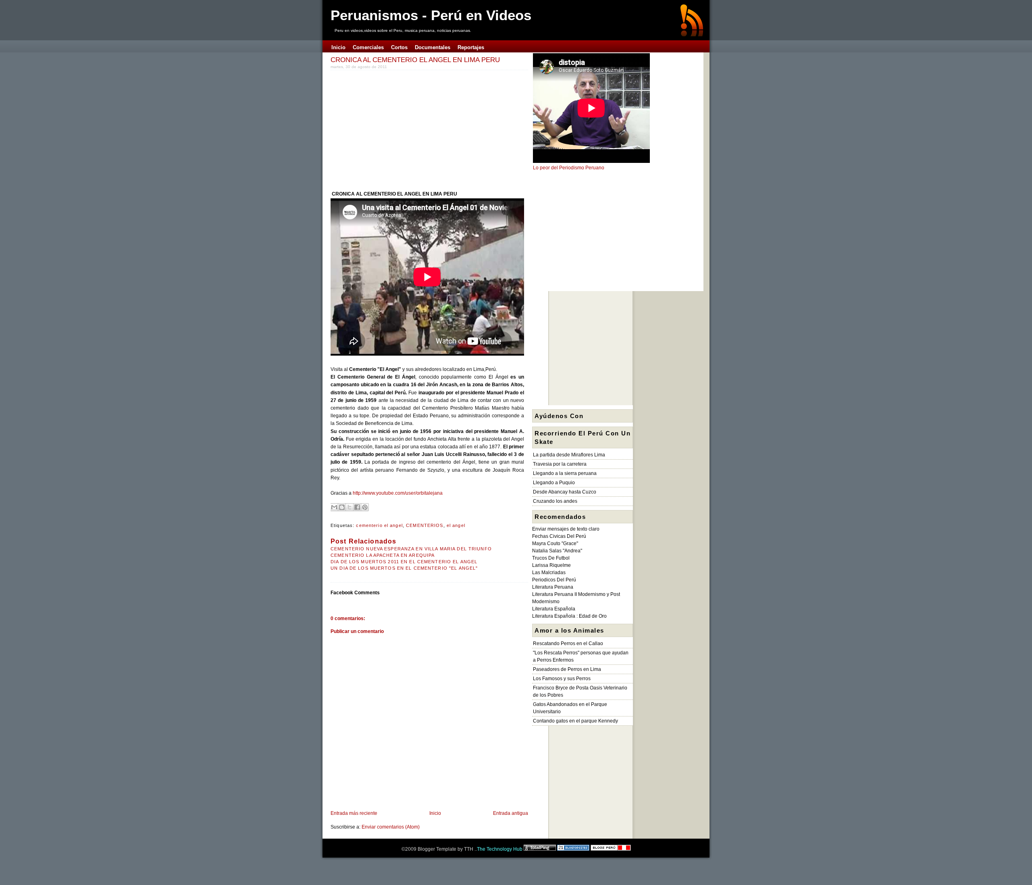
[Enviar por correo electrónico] (334, 507)
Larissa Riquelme (551, 565)
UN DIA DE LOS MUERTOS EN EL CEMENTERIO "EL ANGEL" (404, 568)
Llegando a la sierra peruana (565, 473)
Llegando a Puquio (554, 482)
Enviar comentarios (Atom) (391, 827)
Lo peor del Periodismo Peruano (568, 168)
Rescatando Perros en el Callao (568, 643)
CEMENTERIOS (424, 525)
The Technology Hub (499, 849)
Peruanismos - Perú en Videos (431, 15)
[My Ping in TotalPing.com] (540, 849)
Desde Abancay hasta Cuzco (564, 492)
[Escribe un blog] (342, 507)
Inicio (435, 813)
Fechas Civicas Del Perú (559, 536)
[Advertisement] (398, 128)
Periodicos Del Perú (554, 580)
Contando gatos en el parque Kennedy (575, 721)
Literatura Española (553, 609)
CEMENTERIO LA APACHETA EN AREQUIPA (383, 555)
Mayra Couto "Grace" (555, 543)
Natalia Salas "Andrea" (557, 551)
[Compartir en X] (349, 507)
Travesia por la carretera (560, 464)
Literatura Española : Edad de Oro (569, 616)
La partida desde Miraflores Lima (569, 455)
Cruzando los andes (555, 501)
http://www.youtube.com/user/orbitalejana (398, 493)
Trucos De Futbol (551, 558)
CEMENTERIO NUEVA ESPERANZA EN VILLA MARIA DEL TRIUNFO (411, 548)
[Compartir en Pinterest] (365, 507)
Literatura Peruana (552, 587)
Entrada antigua (510, 813)
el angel (456, 525)
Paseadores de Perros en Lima (567, 669)
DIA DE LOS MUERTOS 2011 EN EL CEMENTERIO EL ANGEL (404, 561)
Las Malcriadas (549, 572)
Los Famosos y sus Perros (562, 678)
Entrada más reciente (354, 813)
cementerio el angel (379, 525)
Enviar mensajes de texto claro (565, 529)
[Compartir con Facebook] (357, 507)
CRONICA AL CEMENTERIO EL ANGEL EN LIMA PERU (415, 60)
